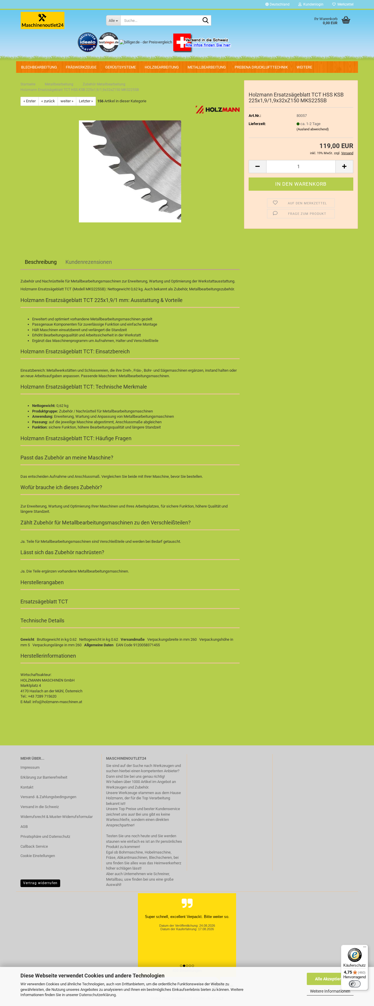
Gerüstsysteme (120, 67)
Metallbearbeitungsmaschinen (144, 376)
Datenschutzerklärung (97, 995)
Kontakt (26, 787)
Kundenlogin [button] (312, 4)
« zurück (48, 101)
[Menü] (364, 948)
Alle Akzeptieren (330, 979)
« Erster (29, 101)
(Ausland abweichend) (313, 129)
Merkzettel (345, 4)
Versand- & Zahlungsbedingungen (48, 797)
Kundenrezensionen (88, 262)
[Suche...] (205, 20)
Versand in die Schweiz (39, 807)
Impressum (29, 767)
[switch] (355, 983)
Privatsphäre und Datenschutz (45, 836)
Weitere (304, 67)
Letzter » (86, 101)
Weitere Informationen (330, 991)
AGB (24, 826)
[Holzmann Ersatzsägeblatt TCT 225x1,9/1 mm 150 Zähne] (130, 171)
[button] (277, 4)
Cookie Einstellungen (37, 856)
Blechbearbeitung (39, 67)
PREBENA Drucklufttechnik (261, 67)
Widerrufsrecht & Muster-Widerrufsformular (56, 816)
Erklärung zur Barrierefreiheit (43, 777)
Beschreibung (41, 262)
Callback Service (34, 846)
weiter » (66, 101)
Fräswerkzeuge (81, 67)
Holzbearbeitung (162, 67)
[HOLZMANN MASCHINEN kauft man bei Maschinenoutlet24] (58, 20)
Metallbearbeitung (207, 67)
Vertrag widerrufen (40, 883)
